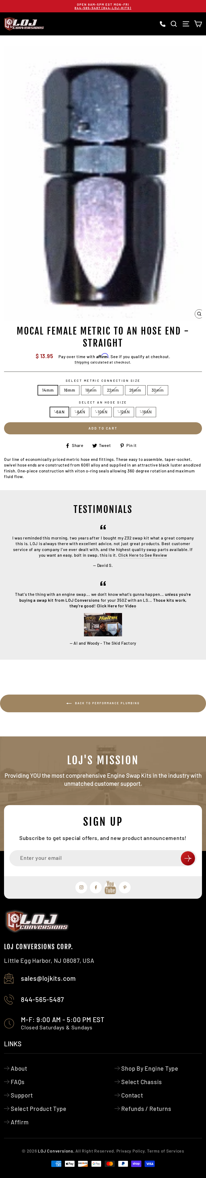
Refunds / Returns (146, 1108)
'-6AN (59, 411)
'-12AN (124, 411)
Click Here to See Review (142, 555)
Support (22, 1095)
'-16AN (146, 411)
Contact (132, 1095)
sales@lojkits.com (48, 978)
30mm (158, 390)
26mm (135, 390)
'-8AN (80, 411)
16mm (69, 390)
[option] (103, 6)
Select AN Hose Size (103, 402)
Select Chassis (141, 1081)
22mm (113, 390)
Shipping (82, 362)
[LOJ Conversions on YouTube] (110, 887)
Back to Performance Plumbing (107, 702)
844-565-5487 (42, 999)
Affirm (20, 1121)
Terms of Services (165, 1150)
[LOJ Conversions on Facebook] (96, 887)
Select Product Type (39, 1108)
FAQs (18, 1081)
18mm (91, 390)
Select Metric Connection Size (103, 380)
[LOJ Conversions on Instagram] (81, 887)
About (19, 1068)
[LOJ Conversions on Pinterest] (125, 887)
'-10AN (101, 411)
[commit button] (188, 858)
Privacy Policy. (131, 1150)
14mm (48, 390)
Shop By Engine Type (149, 1068)
